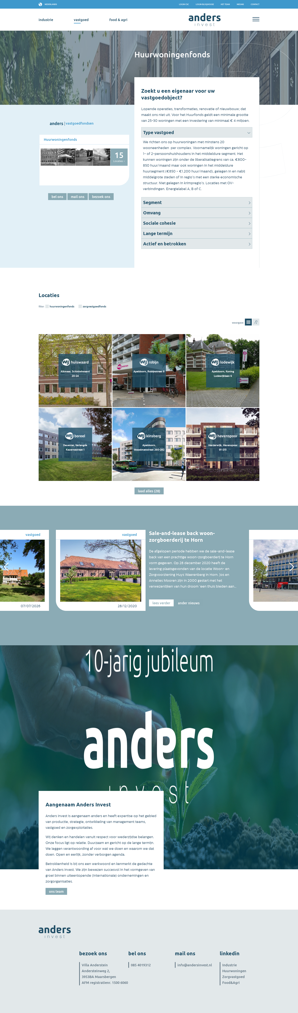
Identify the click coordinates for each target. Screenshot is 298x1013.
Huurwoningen (234, 971)
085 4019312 (141, 965)
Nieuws (240, 4)
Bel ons (57, 197)
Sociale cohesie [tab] (159, 223)
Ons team (56, 891)
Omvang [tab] (152, 212)
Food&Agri (231, 982)
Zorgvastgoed (233, 977)
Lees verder (161, 603)
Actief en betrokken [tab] (164, 243)
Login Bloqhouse (205, 4)
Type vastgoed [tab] (158, 132)
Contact (255, 4)
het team (225, 4)
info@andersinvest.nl (194, 965)
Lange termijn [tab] (157, 233)
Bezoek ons (101, 197)
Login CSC (184, 4)
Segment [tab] (152, 202)
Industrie (229, 965)
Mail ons (77, 197)
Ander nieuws (189, 603)
